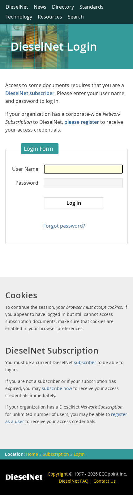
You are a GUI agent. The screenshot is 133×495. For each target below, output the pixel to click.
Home (32, 454)
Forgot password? (64, 225)
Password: (27, 182)
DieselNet (17, 6)
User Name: (26, 169)
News (40, 6)
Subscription (56, 454)
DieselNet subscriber (29, 93)
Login (79, 454)
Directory (63, 6)
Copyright (58, 474)
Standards (91, 6)
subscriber (85, 362)
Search (76, 16)
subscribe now (57, 388)
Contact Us (104, 481)
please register (81, 122)
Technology (19, 16)
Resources (50, 16)
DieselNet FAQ (73, 481)
